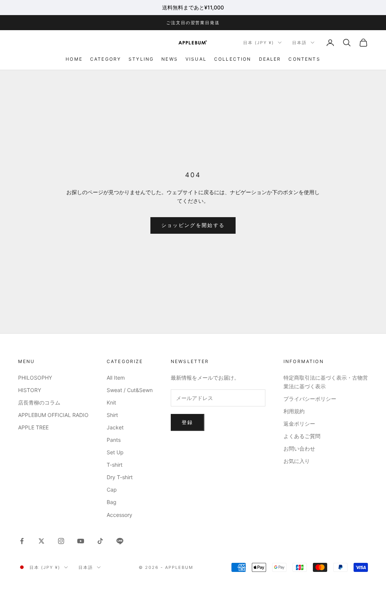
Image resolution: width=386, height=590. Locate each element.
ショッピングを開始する (193, 225)
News (169, 59)
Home (74, 59)
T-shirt (115, 464)
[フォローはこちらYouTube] (80, 541)
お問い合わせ (299, 448)
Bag (111, 502)
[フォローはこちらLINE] (120, 541)
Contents (304, 59)
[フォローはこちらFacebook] (22, 541)
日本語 (299, 42)
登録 (187, 422)
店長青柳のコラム (39, 402)
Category (105, 59)
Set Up (115, 452)
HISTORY (29, 390)
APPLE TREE (33, 427)
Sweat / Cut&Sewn (130, 390)
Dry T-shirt (120, 477)
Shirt (112, 415)
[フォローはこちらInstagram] (61, 541)
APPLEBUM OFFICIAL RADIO (53, 415)
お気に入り (296, 461)
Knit (111, 402)
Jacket (115, 427)
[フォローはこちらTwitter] (41, 541)
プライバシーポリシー (309, 398)
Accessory (119, 515)
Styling (141, 59)
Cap (112, 489)
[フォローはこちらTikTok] (100, 541)
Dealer (270, 59)
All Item (116, 377)
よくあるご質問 (301, 436)
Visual (196, 59)
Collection (232, 59)
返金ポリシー (299, 423)
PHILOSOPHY (35, 377)
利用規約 (294, 411)
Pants (114, 440)
